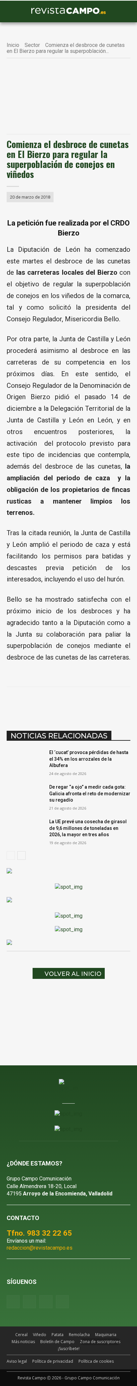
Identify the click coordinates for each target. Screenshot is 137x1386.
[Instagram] (29, 1301)
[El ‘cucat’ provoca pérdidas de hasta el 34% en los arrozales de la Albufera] (25, 762)
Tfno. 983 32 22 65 (39, 1233)
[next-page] (21, 855)
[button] (15, 11)
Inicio (13, 45)
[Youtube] (45, 1301)
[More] (126, 703)
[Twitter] (62, 1301)
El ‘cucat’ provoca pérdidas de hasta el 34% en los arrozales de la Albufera (88, 759)
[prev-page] (11, 855)
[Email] (95, 703)
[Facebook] (34, 703)
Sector (32, 45)
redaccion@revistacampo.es (39, 1248)
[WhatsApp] (64, 703)
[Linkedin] (80, 703)
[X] (49, 703)
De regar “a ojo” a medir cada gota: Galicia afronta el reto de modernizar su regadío (89, 793)
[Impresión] (110, 703)
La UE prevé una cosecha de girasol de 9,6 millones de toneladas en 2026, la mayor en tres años (88, 828)
